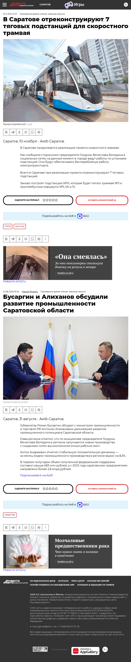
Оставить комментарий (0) (102, 200)
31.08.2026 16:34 (11, 291)
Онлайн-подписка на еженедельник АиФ (52, 585)
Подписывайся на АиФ (36, 475)
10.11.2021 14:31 (10, 14)
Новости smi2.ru (14, 281)
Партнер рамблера (59, 649)
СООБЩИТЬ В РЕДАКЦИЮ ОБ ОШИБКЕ (95, 585)
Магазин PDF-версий (98, 581)
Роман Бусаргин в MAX (15, 402)
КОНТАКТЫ (63, 581)
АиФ (29, 124)
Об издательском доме (42, 581)
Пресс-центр (77, 581)
